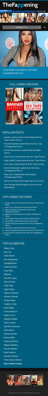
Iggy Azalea (9, 289)
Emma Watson (10, 311)
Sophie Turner (10, 304)
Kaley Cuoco (9, 315)
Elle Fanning (9, 282)
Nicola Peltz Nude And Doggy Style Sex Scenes (24, 181)
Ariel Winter (9, 255)
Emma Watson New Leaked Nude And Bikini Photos (22, 218)
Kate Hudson (10, 352)
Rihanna (7, 274)
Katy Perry (8, 270)
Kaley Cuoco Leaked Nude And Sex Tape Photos (24, 156)
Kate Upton (9, 330)
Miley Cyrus (9, 248)
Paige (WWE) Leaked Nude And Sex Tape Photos (25, 160)
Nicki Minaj (9, 308)
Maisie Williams (11, 345)
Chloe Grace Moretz (13, 360)
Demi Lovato (10, 322)
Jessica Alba (9, 337)
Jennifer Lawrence (12, 326)
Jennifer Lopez (10, 278)
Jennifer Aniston (11, 356)
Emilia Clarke (9, 300)
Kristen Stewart (11, 296)
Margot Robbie (10, 319)
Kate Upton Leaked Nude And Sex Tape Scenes (24, 164)
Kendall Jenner (10, 263)
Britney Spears (10, 334)
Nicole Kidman (10, 348)
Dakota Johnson (11, 341)
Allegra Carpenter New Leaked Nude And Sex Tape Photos (24, 230)
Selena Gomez (10, 267)
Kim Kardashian (11, 259)
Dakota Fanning (11, 293)
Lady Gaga (8, 285)
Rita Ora (7, 252)
